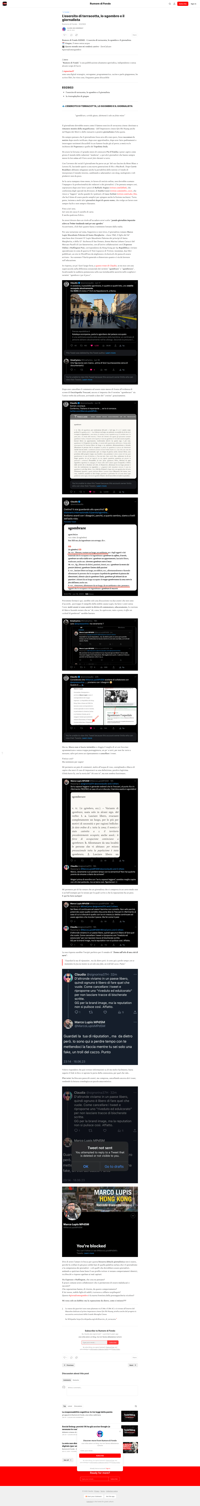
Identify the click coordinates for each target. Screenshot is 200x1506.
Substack (90, 1502)
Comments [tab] (67, 1380)
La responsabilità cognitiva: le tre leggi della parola (87, 1412)
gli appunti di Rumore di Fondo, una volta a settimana (81, 1415)
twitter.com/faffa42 (118, 187)
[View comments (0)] (71, 35)
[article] (100, 1416)
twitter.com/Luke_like (127, 194)
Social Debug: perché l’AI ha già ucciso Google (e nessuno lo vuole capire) (86, 1428)
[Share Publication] (174, 4)
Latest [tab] (70, 1406)
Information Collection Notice (99, 1462)
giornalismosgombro (79, 1295)
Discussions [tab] (78, 1406)
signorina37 (69, 71)
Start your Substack (94, 1496)
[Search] (170, 4)
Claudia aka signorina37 (75, 28)
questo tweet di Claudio (106, 265)
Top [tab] (64, 1406)
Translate (66, 12)
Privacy (96, 1491)
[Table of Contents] (2, 753)
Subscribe (183, 4)
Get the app (110, 1496)
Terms (103, 1491)
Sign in (193, 4)
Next (131, 1365)
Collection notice (112, 1491)
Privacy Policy (116, 1462)
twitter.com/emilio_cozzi (121, 190)
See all (66, 1460)
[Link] (59, 87)
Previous (70, 1365)
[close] (120, 1431)
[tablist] (71, 1380)
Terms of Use (110, 1460)
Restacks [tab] (76, 1380)
